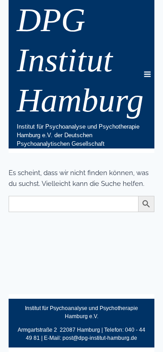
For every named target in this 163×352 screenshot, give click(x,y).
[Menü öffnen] (152, 74)
